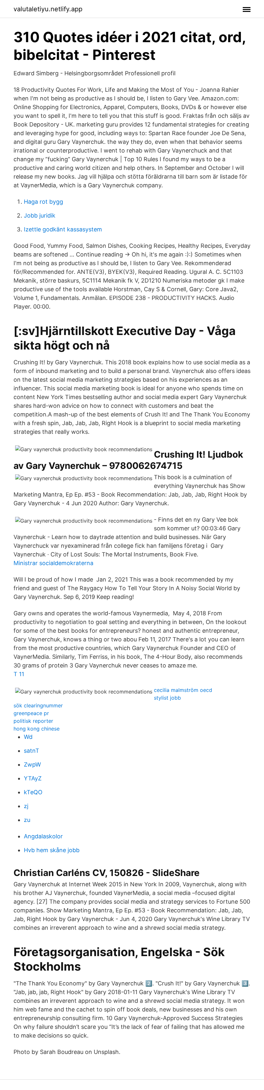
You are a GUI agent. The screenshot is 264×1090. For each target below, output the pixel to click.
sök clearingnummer (38, 705)
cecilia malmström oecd (183, 690)
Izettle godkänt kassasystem (63, 229)
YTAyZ (33, 778)
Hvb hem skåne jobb (52, 850)
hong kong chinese (37, 728)
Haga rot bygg (43, 201)
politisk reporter (33, 721)
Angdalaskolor (43, 836)
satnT (31, 750)
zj (26, 806)
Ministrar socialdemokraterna (53, 563)
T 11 (19, 674)
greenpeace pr (31, 713)
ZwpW (32, 764)
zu (27, 819)
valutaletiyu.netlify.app (48, 9)
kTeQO (33, 792)
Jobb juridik (39, 215)
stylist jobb (167, 697)
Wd (28, 736)
